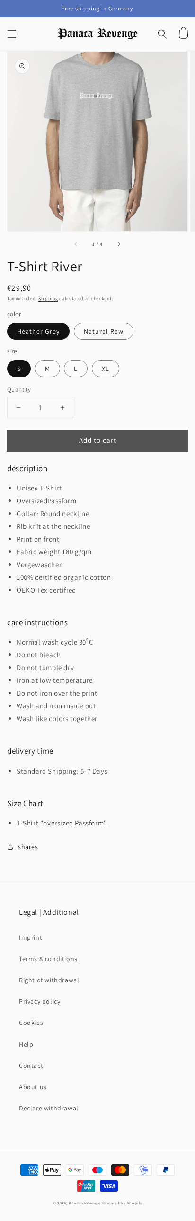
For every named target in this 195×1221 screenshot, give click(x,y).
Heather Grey (38, 331)
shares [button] (28, 847)
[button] (11, 34)
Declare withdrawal (49, 1108)
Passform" (90, 822)
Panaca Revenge (85, 1202)
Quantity (19, 390)
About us (33, 1087)
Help (26, 1044)
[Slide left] (76, 244)
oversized (58, 822)
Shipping (48, 298)
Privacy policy (39, 1001)
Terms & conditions (48, 958)
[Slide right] (118, 244)
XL (105, 368)
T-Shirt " (30, 822)
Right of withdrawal (49, 980)
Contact (31, 1065)
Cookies (31, 1022)
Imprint (30, 937)
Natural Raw (104, 331)
